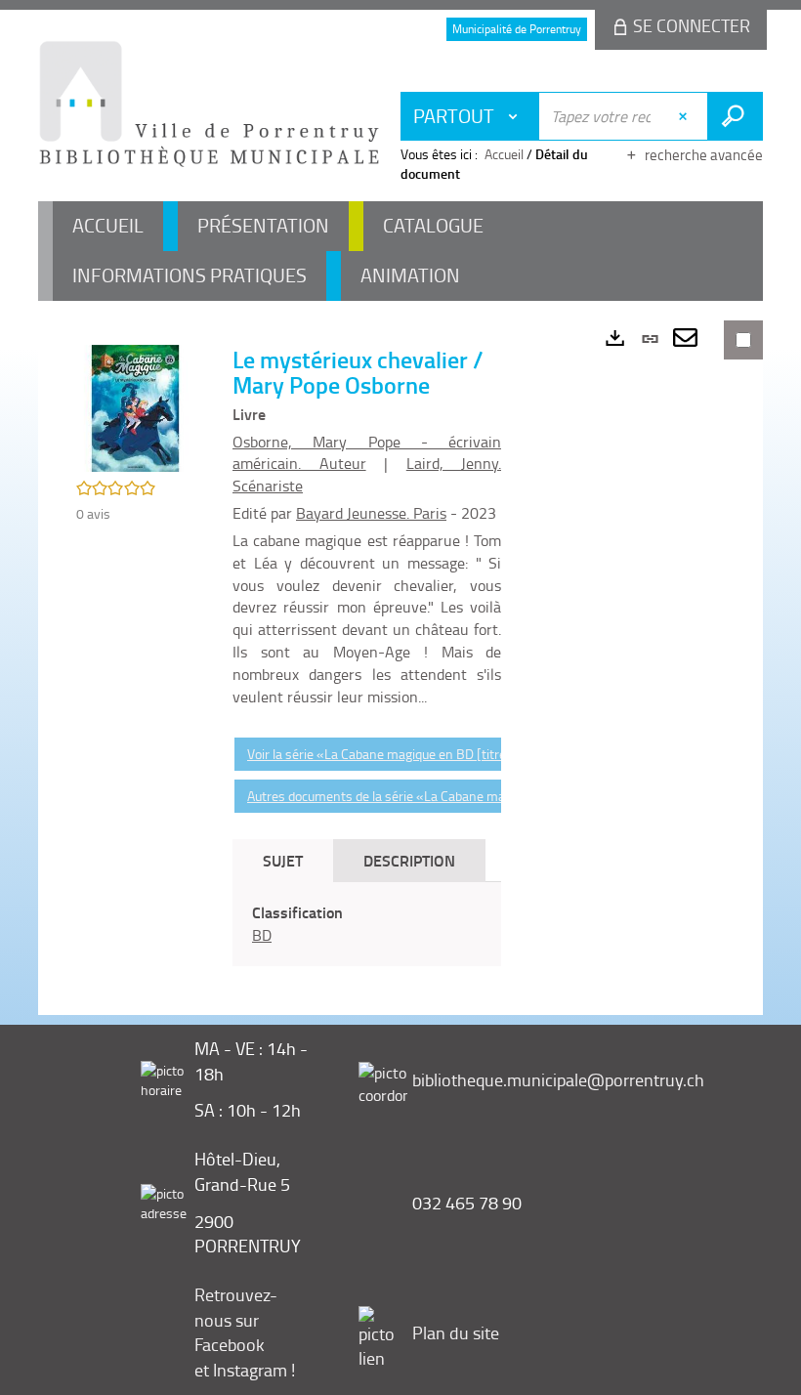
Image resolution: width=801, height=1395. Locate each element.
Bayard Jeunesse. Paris (371, 513)
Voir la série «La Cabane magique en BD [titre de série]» (407, 753)
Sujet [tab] (283, 860)
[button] (134, 407)
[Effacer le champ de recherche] (685, 116)
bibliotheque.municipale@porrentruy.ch (558, 1079)
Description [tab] (409, 860)
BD (262, 935)
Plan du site (455, 1332)
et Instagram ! (244, 1369)
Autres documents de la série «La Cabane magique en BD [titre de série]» (456, 795)
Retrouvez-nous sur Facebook (235, 1319)
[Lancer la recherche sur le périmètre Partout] (735, 116)
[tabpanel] (367, 924)
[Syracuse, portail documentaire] (209, 103)
